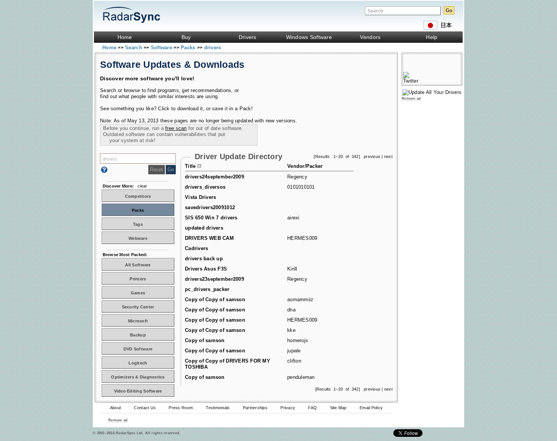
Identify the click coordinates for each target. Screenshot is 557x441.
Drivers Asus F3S (206, 269)
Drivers (248, 37)
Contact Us (145, 407)
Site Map (338, 407)
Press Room (181, 407)
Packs (189, 47)
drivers (212, 47)
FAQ (312, 407)
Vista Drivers (200, 197)
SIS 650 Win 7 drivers (211, 217)
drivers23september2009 (214, 279)
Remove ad (117, 420)
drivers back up (204, 258)
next (388, 156)
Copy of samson (205, 340)
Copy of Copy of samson (215, 299)
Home (124, 37)
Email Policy (371, 407)
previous (372, 156)
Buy (186, 37)
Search (134, 47)
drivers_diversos (205, 187)
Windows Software (309, 37)
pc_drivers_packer (207, 289)
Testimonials (218, 407)
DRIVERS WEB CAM (209, 238)
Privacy (287, 407)
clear (142, 186)
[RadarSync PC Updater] (432, 92)
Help (431, 37)
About (115, 407)
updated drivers (204, 228)
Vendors (370, 37)
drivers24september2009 (214, 177)
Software (162, 47)
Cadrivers (196, 248)
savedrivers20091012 (210, 207)
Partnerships (255, 407)
